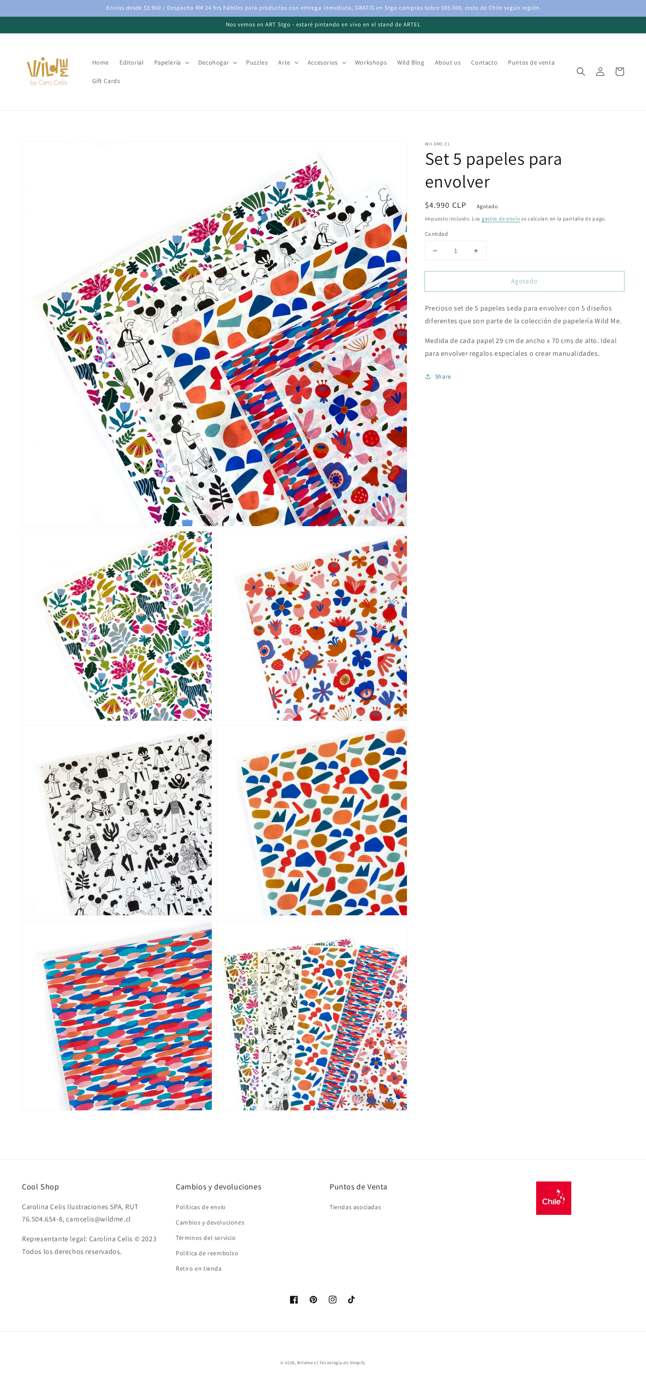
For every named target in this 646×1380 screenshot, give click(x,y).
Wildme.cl (307, 1363)
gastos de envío (501, 218)
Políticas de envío (201, 1207)
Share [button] (443, 376)
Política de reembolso (207, 1253)
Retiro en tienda (199, 1268)
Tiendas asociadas (355, 1207)
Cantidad (436, 234)
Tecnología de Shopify (342, 1363)
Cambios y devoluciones (210, 1222)
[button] (581, 71)
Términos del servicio (206, 1238)
